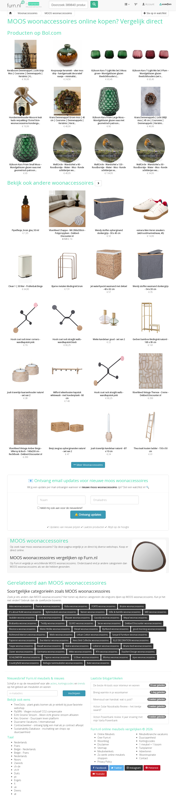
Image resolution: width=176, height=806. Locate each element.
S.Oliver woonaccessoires (86, 657)
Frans (17, 745)
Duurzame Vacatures (25, 721)
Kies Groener (21, 718)
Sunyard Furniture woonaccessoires (129, 634)
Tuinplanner (145, 747)
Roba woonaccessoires (75, 606)
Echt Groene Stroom (25, 715)
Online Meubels (106, 734)
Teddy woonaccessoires (52, 623)
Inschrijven (74, 693)
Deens (17, 790)
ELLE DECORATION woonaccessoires (130, 640)
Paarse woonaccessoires (48, 606)
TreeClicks (19, 704)
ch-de (17, 766)
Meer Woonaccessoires (89, 464)
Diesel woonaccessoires (86, 629)
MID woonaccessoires (155, 612)
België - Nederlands (25, 749)
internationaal (47, 721)
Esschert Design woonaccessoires (138, 651)
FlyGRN (18, 711)
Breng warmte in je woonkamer (129, 692)
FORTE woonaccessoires (103, 606)
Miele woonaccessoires (61, 634)
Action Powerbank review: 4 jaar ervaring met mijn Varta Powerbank (129, 718)
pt (15, 776)
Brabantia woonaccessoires (22, 623)
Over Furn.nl (104, 737)
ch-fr (16, 769)
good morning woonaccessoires (148, 629)
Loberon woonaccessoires (106, 646)
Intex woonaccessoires (20, 606)
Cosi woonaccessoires (50, 617)
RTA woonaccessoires (106, 651)
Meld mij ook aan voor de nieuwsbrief (61, 508)
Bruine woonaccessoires (132, 606)
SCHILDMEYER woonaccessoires (24, 657)
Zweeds (18, 763)
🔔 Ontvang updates (88, 514)
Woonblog (103, 741)
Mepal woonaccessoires (135, 617)
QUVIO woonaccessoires (81, 623)
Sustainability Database (27, 728)
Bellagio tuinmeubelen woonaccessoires (62, 663)
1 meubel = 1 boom (150, 744)
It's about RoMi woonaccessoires (25, 612)
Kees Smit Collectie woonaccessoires (91, 640)
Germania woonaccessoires (50, 651)
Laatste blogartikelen (107, 678)
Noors (17, 759)
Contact (143, 758)
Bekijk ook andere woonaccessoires (51, 182)
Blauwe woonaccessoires (77, 617)
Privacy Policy (104, 761)
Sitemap (102, 747)
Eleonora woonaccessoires (22, 629)
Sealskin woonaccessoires (21, 617)
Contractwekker (22, 725)
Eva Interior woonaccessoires (54, 640)
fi (14, 783)
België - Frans (21, 752)
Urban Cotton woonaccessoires (92, 634)
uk (15, 787)
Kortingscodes (147, 741)
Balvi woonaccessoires (98, 663)
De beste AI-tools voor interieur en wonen (129, 685)
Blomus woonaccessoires (115, 657)
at (15, 794)
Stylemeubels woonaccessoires (61, 612)
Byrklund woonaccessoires (115, 629)
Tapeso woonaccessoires (56, 657)
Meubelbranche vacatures (153, 734)
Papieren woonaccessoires (22, 640)
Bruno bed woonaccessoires (137, 646)
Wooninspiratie (147, 754)
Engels (17, 780)
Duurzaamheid (147, 737)
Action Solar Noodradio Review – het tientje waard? (129, 708)
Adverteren (145, 751)
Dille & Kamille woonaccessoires (124, 612)
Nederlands (20, 742)
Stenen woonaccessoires (92, 612)
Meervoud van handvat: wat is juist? (129, 699)
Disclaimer (103, 744)
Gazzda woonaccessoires (106, 617)
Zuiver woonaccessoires (21, 651)
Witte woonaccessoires (80, 651)
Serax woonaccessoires (109, 623)
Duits (17, 773)
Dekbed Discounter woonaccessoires (143, 623)
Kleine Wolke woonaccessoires (55, 629)
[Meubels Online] (10, 13)
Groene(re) (33, 3)
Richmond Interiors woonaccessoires (27, 634)
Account (149, 4)
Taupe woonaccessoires (21, 646)
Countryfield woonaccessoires (24, 663)
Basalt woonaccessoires (49, 646)
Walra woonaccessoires (77, 646)
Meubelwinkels (105, 751)
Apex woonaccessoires (144, 657)
